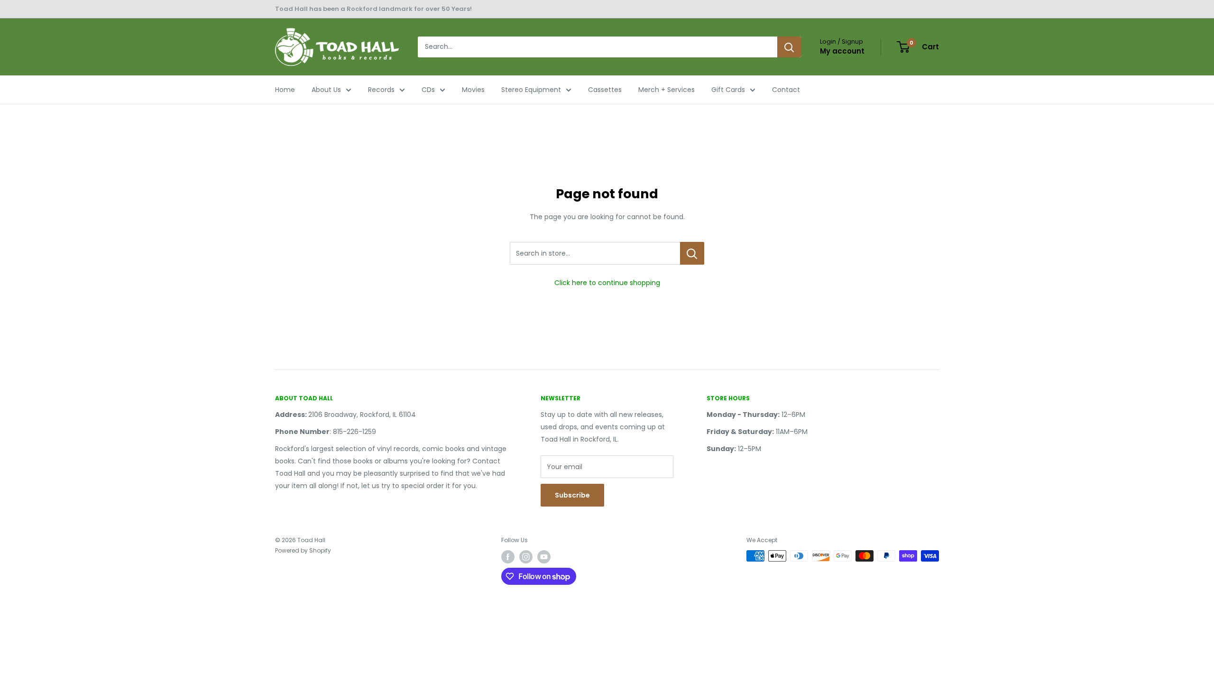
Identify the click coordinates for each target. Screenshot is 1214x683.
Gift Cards (728, 89)
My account (842, 51)
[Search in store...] (692, 253)
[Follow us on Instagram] (526, 556)
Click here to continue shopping (607, 282)
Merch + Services (666, 89)
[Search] (789, 47)
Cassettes (605, 89)
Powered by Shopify (303, 550)
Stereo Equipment (531, 89)
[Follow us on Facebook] (508, 556)
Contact (786, 89)
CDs (428, 89)
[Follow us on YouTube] (544, 556)
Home (285, 89)
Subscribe (572, 495)
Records (381, 89)
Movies (473, 89)
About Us (326, 89)
